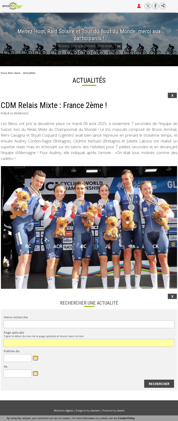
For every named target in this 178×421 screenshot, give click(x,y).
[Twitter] (148, 6)
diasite (120, 410)
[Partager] (162, 6)
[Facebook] (155, 6)
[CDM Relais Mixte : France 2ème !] (89, 227)
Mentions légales (63, 410)
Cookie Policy (126, 418)
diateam (95, 410)
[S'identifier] (139, 6)
